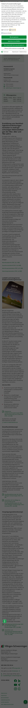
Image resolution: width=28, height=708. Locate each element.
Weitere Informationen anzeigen (13, 48)
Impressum (15, 52)
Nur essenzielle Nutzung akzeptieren (14, 45)
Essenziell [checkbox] (5, 30)
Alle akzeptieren (14, 37)
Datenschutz (23, 52)
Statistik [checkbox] (13, 30)
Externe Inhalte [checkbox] (7, 33)
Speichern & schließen (14, 41)
